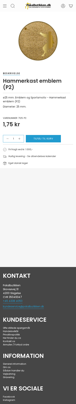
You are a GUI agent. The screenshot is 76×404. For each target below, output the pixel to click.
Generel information (14, 363)
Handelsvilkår (10, 331)
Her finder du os (12, 337)
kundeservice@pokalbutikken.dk (23, 306)
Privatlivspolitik (11, 334)
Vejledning (9, 373)
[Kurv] (71, 6)
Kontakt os (9, 341)
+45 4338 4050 (13, 301)
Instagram (9, 400)
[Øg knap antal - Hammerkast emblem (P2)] (19, 138)
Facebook (9, 396)
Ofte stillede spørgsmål (16, 327)
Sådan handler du (13, 370)
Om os (7, 367)
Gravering (8, 377)
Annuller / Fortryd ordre (16, 344)
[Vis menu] (4, 6)
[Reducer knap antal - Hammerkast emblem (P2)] (7, 138)
